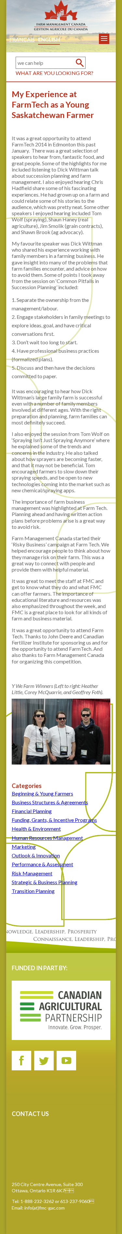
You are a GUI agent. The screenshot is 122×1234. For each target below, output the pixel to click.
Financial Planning (32, 811)
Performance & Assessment (42, 864)
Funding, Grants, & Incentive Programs (54, 820)
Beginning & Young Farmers (42, 793)
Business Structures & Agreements (50, 802)
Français (22, 39)
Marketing (24, 846)
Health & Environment (36, 828)
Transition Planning (33, 891)
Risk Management (32, 873)
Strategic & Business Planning (44, 882)
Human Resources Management (47, 838)
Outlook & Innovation (36, 855)
